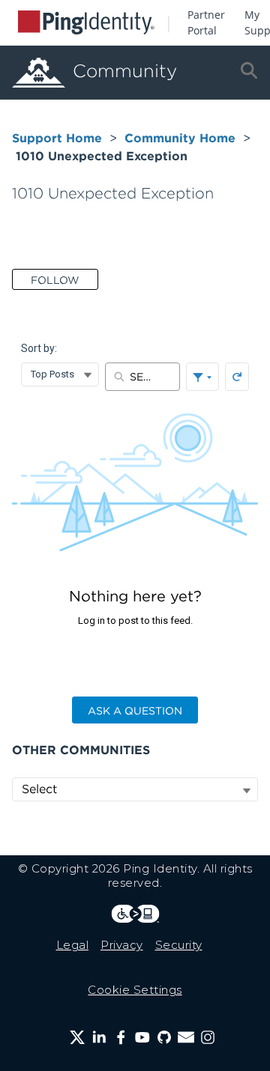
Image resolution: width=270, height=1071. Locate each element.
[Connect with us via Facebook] (120, 1037)
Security (178, 945)
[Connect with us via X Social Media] (77, 1037)
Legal (72, 945)
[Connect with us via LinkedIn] (99, 1037)
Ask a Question (135, 711)
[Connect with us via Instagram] (208, 1037)
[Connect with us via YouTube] (142, 1037)
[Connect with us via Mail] (186, 1037)
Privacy (121, 945)
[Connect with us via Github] (164, 1037)
